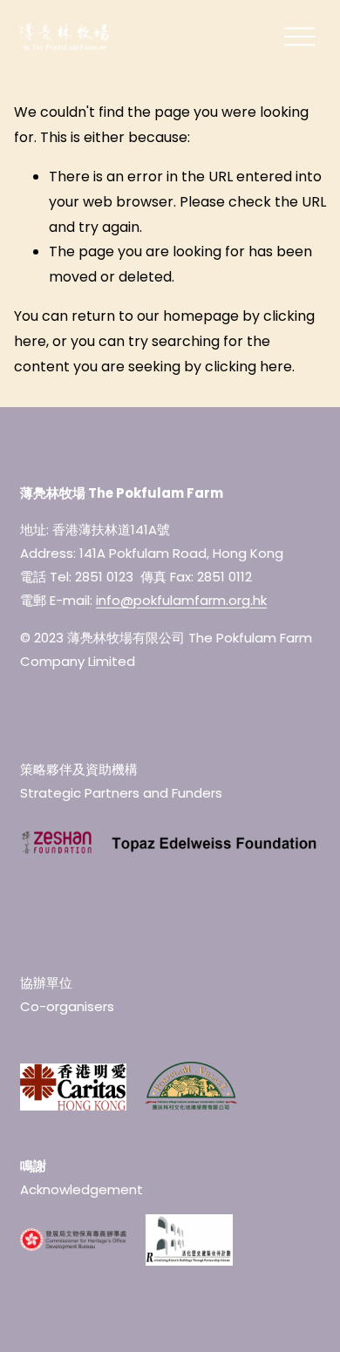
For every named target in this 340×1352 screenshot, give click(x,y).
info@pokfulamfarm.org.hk (181, 600)
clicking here (248, 367)
